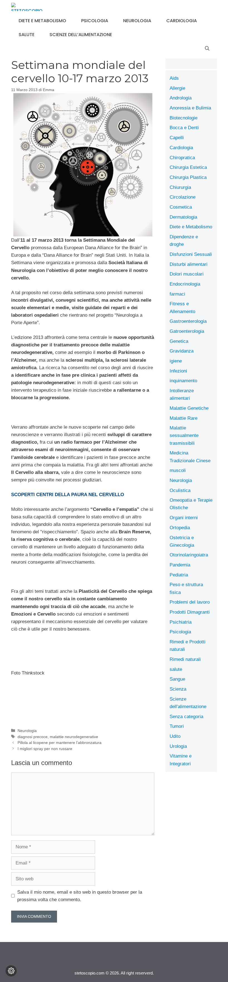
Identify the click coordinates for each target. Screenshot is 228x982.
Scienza (178, 689)
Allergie (177, 88)
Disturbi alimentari (188, 264)
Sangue (177, 679)
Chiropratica (182, 157)
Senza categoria (186, 716)
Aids (174, 78)
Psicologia (94, 21)
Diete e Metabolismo (42, 21)
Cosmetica (181, 207)
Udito (175, 736)
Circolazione (182, 197)
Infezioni (178, 371)
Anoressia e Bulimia (190, 108)
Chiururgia (180, 187)
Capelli (177, 137)
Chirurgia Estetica (188, 167)
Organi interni (184, 517)
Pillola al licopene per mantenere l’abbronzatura (59, 742)
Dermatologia (183, 217)
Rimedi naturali (185, 659)
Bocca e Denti (184, 127)
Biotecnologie (183, 118)
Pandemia (180, 565)
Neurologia (137, 21)
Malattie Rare (183, 418)
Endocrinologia (185, 284)
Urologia (178, 746)
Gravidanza (182, 351)
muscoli (178, 470)
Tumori (177, 726)
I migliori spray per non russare (45, 748)
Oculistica (180, 490)
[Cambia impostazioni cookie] (11, 970)
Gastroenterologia (188, 321)
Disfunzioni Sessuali (191, 254)
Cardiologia (181, 21)
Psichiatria (181, 622)
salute (26, 34)
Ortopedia (180, 527)
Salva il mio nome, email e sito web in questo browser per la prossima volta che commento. (79, 895)
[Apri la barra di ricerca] (207, 49)
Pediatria (179, 575)
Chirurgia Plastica (188, 177)
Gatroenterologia (187, 331)
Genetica (179, 341)
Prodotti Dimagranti (190, 612)
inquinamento (183, 380)
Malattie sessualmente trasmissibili (184, 435)
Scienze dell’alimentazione (80, 34)
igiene (176, 361)
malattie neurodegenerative (74, 736)
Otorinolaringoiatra (189, 555)
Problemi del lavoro (190, 602)
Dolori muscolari (187, 274)
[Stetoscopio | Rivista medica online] (27, 7)
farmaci (177, 294)
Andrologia (181, 98)
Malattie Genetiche (189, 408)
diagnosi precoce (33, 736)
